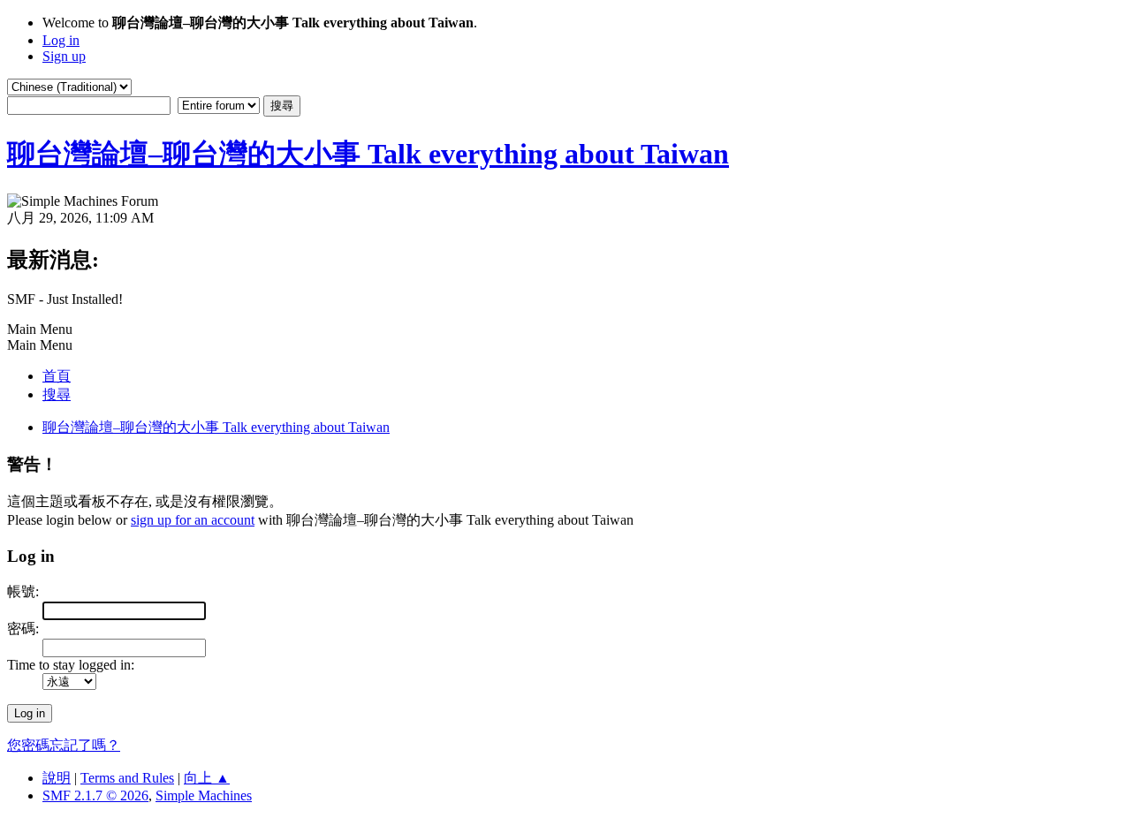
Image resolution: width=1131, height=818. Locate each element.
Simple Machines (204, 795)
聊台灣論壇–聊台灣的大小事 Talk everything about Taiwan (368, 154)
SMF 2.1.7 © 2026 (95, 795)
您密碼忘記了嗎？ (63, 745)
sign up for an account (192, 519)
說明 (56, 777)
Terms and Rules (127, 777)
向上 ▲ (207, 777)
